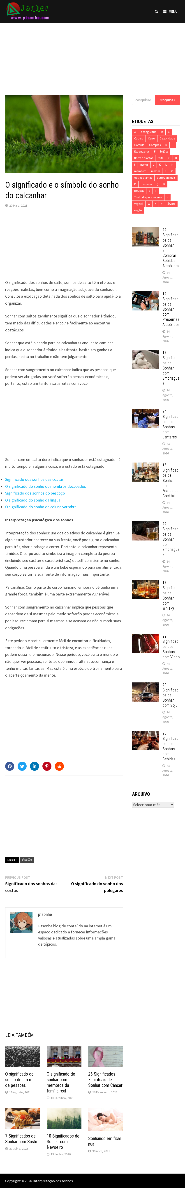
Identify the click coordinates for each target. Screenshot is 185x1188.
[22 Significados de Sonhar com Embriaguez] (145, 524)
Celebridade (167, 138)
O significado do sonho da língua (32, 500)
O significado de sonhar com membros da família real (61, 1082)
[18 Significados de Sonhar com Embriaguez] (145, 353)
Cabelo (138, 138)
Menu (173, 11)
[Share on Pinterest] (46, 766)
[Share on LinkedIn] (34, 766)
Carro (151, 138)
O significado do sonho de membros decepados (45, 486)
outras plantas (143, 178)
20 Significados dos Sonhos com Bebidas (170, 746)
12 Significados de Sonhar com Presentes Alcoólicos (171, 309)
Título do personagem (148, 197)
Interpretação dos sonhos (53, 1181)
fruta (161, 158)
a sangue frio (149, 132)
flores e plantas (143, 158)
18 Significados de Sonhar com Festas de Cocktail (170, 480)
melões (155, 171)
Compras (155, 145)
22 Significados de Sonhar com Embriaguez (171, 539)
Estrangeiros (141, 151)
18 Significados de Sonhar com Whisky (170, 595)
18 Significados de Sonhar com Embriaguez (171, 368)
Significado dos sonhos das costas (34, 479)
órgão (27, 860)
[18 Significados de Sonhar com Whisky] (145, 583)
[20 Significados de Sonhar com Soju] (145, 685)
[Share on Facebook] (9, 766)
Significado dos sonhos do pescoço (35, 493)
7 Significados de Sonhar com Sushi (21, 1138)
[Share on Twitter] (22, 766)
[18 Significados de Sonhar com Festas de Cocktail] (145, 465)
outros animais (166, 178)
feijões (164, 151)
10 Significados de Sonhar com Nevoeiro (63, 1141)
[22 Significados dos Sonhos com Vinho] (145, 636)
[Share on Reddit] (59, 766)
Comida (139, 145)
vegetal (138, 204)
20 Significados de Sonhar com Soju (170, 695)
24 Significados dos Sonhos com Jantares (170, 424)
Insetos (144, 164)
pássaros (146, 184)
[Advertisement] (92, 54)
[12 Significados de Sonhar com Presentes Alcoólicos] (145, 294)
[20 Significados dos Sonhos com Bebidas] (145, 734)
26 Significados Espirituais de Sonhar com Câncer (105, 1079)
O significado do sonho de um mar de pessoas (20, 1079)
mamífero (140, 171)
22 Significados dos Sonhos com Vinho (171, 646)
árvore (171, 204)
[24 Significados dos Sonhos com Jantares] (145, 412)
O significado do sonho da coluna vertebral (41, 506)
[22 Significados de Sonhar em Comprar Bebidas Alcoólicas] (145, 230)
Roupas (139, 191)
